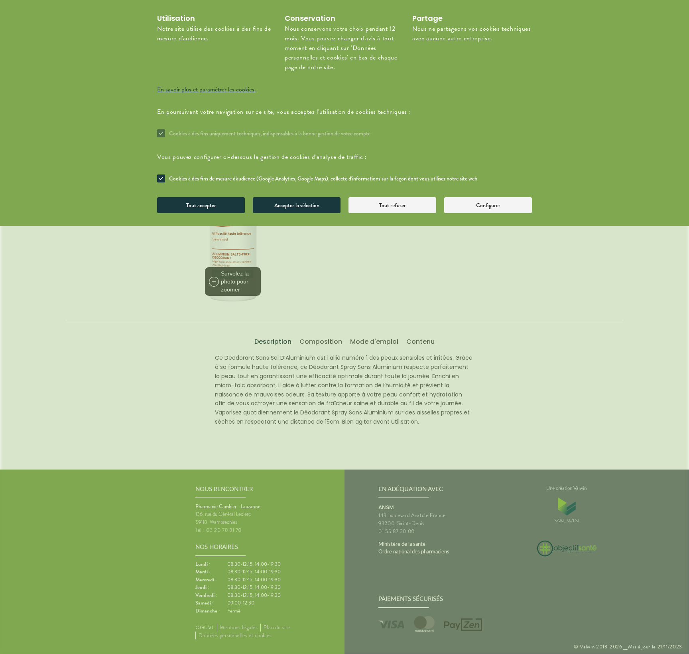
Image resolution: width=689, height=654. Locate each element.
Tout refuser (392, 205)
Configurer (488, 205)
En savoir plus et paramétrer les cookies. (206, 89)
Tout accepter (201, 205)
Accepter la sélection (296, 205)
